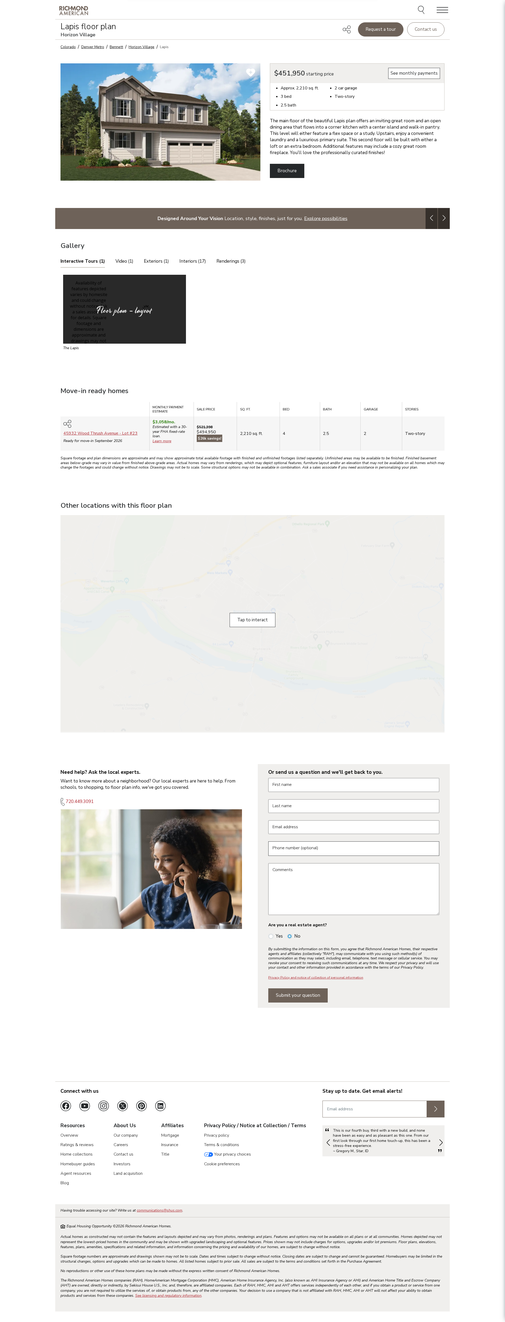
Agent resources (75, 1173)
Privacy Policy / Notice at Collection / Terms (255, 1126)
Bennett (116, 46)
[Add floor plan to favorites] (250, 73)
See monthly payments (414, 73)
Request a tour (381, 29)
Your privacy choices (232, 1154)
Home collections (76, 1154)
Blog (64, 1183)
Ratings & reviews (77, 1145)
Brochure (287, 171)
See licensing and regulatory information (168, 1295)
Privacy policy (216, 1135)
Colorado (68, 46)
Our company (126, 1135)
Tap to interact (252, 620)
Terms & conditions (221, 1145)
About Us (125, 1126)
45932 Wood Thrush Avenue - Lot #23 (100, 433)
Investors (122, 1164)
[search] (422, 11)
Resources (72, 1126)
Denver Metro (92, 46)
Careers (121, 1145)
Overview (69, 1135)
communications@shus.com (159, 1210)
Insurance (169, 1145)
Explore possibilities (325, 218)
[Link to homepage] (73, 10)
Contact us (426, 29)
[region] (252, 428)
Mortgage (170, 1135)
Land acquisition (128, 1173)
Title (165, 1154)
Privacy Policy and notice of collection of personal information (315, 977)
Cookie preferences (222, 1164)
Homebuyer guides (77, 1164)
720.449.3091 (80, 802)
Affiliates (172, 1126)
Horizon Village (141, 46)
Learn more (162, 441)
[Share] (347, 29)
